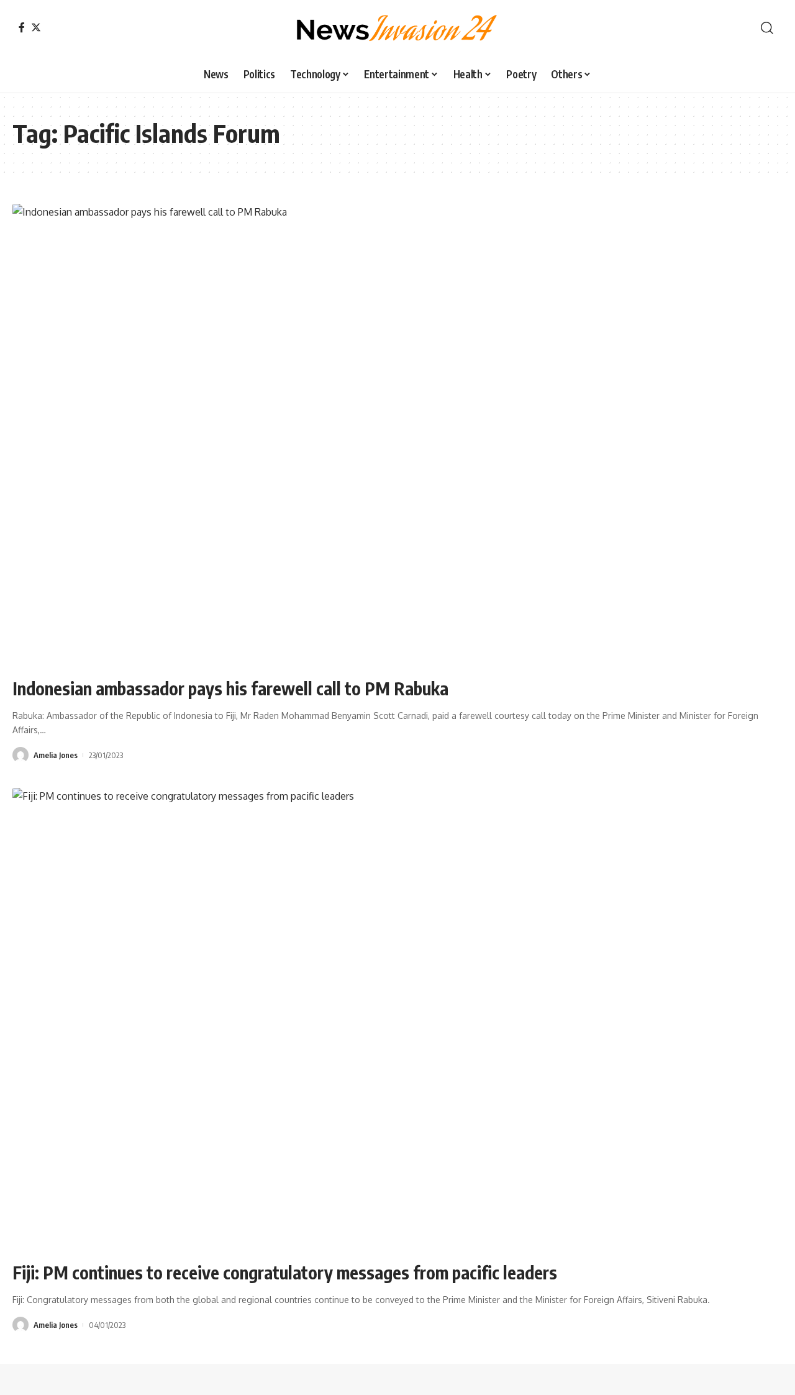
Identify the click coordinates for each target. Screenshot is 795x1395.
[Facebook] (22, 27)
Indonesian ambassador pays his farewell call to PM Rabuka (230, 688)
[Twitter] (36, 27)
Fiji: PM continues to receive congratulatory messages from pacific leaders (284, 1272)
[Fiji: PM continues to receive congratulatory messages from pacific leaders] (397, 1019)
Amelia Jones (56, 755)
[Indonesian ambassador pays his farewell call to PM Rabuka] (397, 435)
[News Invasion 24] (397, 28)
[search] (767, 28)
